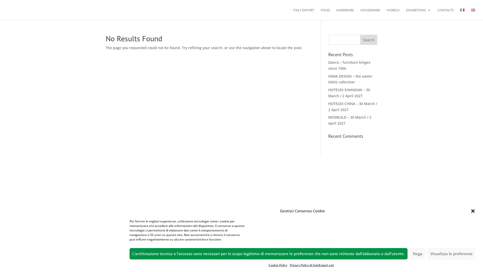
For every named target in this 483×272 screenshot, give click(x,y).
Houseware (370, 10)
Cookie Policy (278, 265)
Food (325, 10)
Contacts (445, 10)
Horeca (393, 10)
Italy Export (303, 10)
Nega (417, 253)
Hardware (345, 10)
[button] (472, 211)
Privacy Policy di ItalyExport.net (312, 265)
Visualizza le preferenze (451, 253)
